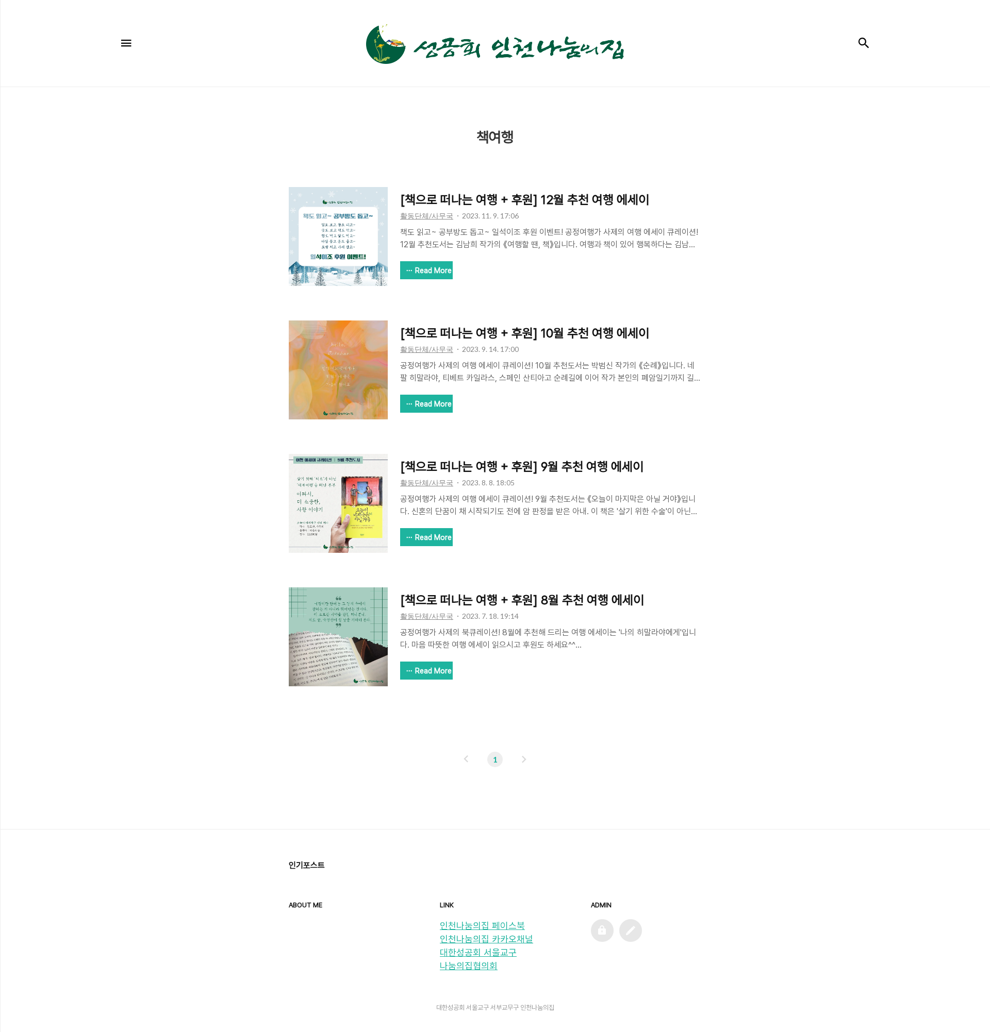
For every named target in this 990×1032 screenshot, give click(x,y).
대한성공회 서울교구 (478, 952)
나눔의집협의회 (469, 965)
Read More (433, 270)
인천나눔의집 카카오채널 (486, 939)
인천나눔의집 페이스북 (482, 925)
